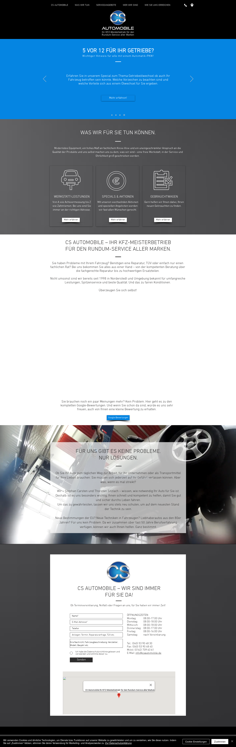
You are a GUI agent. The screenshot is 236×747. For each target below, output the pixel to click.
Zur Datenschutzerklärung (118, 743)
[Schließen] (232, 741)
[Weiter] (191, 79)
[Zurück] (44, 79)
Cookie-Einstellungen (196, 741)
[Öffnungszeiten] (112, 115)
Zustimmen (220, 741)
